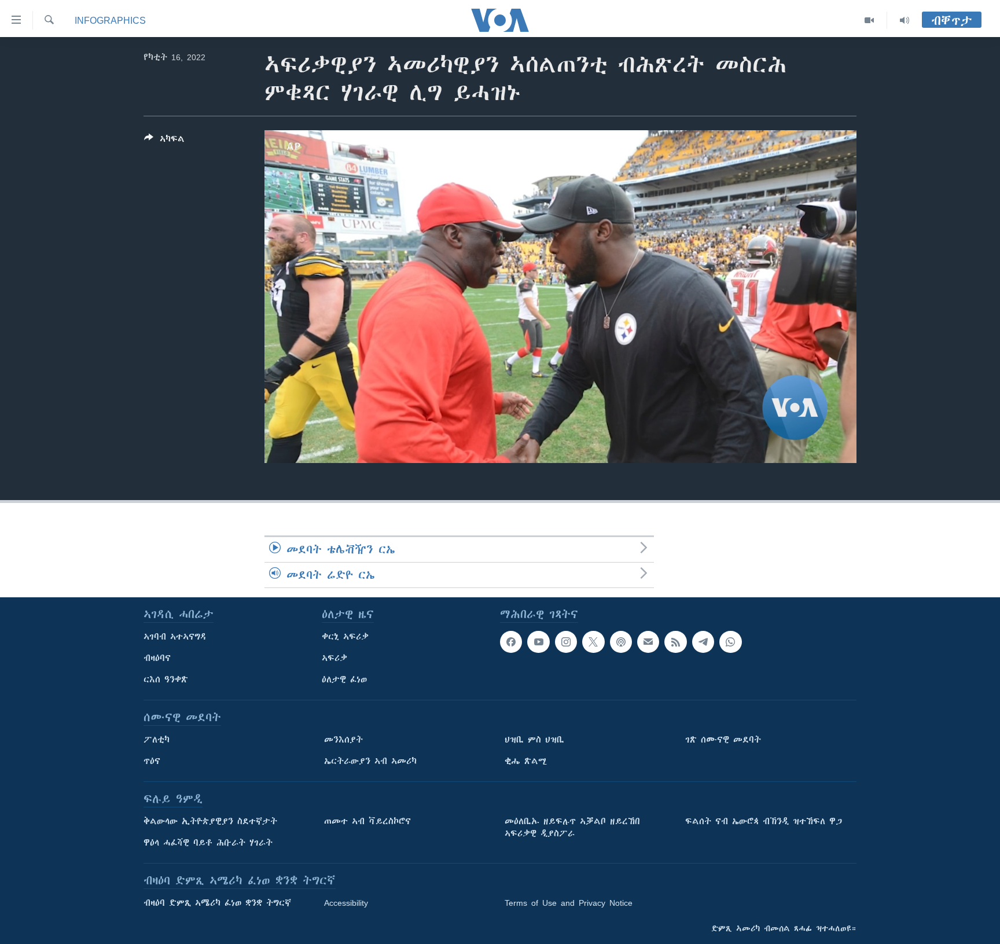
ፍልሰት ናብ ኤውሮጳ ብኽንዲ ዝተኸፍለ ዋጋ (763, 821)
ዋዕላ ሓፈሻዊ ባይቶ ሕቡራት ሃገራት (208, 843)
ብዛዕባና (157, 658)
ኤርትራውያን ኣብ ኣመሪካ (370, 761)
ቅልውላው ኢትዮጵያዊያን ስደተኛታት (210, 821)
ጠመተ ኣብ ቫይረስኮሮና (367, 821)
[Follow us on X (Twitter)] (593, 642)
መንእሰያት (343, 739)
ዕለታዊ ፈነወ (344, 679)
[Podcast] (621, 642)
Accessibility (346, 903)
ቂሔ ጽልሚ (526, 761)
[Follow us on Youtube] (538, 642)
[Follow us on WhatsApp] (730, 642)
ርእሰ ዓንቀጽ (166, 679)
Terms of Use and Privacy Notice (569, 903)
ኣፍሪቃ (334, 658)
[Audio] (904, 20)
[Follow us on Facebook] (511, 642)
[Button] (164, 141)
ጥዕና (152, 761)
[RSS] (675, 642)
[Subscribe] (648, 642)
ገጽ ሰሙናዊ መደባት (723, 739)
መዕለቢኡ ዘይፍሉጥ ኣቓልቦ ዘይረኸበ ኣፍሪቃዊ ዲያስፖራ (572, 827)
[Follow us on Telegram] (703, 642)
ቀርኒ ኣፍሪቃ (345, 636)
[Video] (869, 20)
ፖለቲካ (157, 739)
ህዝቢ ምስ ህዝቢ (534, 739)
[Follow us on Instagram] (566, 642)
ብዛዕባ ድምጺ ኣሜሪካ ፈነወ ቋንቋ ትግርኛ (217, 903)
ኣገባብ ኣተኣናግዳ (175, 636)
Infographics (110, 20)
